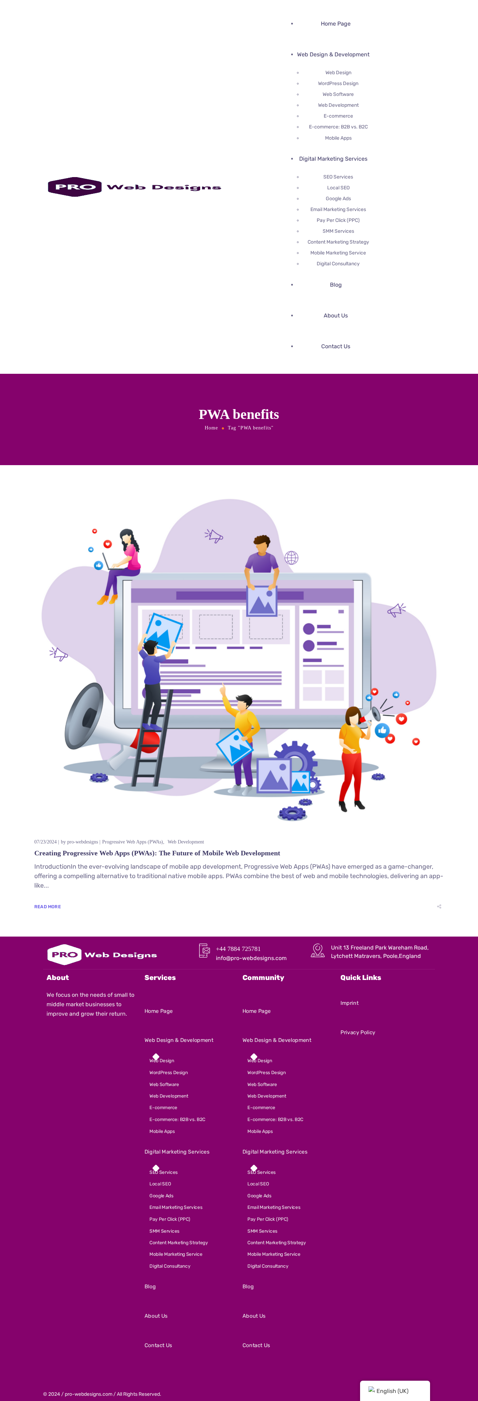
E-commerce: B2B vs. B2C (338, 127)
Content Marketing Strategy (338, 242)
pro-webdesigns (82, 842)
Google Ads (338, 199)
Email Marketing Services (338, 209)
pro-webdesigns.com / (90, 1394)
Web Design (338, 73)
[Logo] (134, 181)
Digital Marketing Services (333, 158)
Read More (47, 906)
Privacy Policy (357, 1032)
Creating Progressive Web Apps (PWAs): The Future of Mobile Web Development (157, 853)
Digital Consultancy (338, 264)
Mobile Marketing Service (338, 253)
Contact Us (335, 346)
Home (211, 427)
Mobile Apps (338, 138)
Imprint (349, 1003)
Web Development (338, 105)
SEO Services (338, 177)
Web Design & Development (333, 54)
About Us (336, 315)
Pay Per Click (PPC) (338, 220)
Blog (336, 284)
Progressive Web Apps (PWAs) (132, 842)
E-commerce (338, 116)
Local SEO (338, 188)
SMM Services (338, 231)
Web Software (338, 94)
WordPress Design (338, 83)
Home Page (336, 23)
